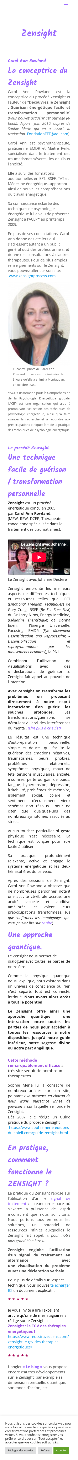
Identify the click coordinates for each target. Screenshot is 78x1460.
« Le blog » (32, 1366)
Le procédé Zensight (28, 448)
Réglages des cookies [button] (20, 1450)
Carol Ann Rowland (27, 61)
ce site (47, 922)
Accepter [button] (61, 1450)
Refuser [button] (45, 1450)
